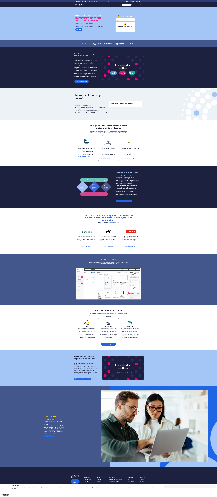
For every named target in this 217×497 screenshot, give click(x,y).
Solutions (100, 5)
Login (127, 1)
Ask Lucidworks (127, 4)
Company (119, 5)
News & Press (142, 477)
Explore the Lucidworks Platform (123, 201)
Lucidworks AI (86, 481)
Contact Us (132, 1)
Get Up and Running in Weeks (81, 81)
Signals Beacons (87, 475)
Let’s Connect (74, 481)
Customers (106, 5)
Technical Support (131, 481)
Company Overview (120, 8)
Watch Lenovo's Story (130, 246)
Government (99, 479)
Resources (113, 5)
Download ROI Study (85, 246)
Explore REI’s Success (108, 246)
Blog (128, 479)
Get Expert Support (48, 436)
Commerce (99, 475)
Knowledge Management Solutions (115, 479)
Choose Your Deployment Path (108, 344)
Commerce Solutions (113, 475)
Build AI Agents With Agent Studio (83, 378)
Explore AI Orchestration (126, 158)
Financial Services (100, 477)
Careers (141, 475)
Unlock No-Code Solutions (105, 158)
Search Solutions (112, 477)
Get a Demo (78, 29)
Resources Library (131, 475)
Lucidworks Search (87, 479)
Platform (89, 5)
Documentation (130, 477)
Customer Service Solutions (114, 481)
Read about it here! (103, 1)
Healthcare (99, 481)
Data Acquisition (87, 477)
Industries (95, 5)
